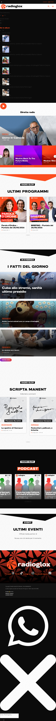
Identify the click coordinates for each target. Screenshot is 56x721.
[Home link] (11, 6)
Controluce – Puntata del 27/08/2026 (12, 226)
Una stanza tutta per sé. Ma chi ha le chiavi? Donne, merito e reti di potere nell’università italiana (13, 432)
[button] (22, 166)
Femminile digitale (6, 425)
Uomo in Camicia (13, 137)
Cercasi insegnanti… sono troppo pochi (28, 493)
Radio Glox (5, 134)
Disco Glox (21, 161)
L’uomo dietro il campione (38, 429)
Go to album (5, 28)
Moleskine (33, 425)
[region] (28, 372)
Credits (7, 591)
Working (19, 489)
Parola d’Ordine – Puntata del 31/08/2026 (42, 226)
